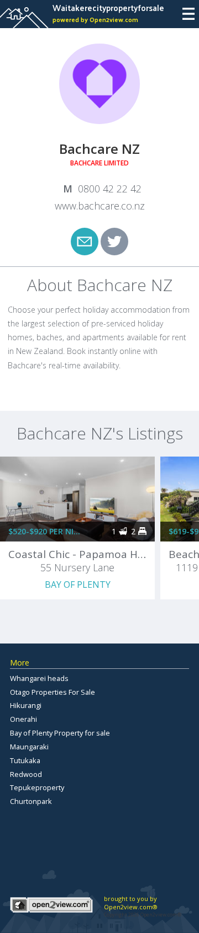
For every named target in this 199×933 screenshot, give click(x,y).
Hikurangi (25, 705)
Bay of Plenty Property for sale (60, 733)
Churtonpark (31, 801)
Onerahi (23, 719)
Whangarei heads (39, 678)
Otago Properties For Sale (52, 692)
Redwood (26, 774)
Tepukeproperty (37, 787)
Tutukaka (25, 760)
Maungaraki (29, 747)
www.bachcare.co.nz (100, 205)
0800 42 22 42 (110, 188)
